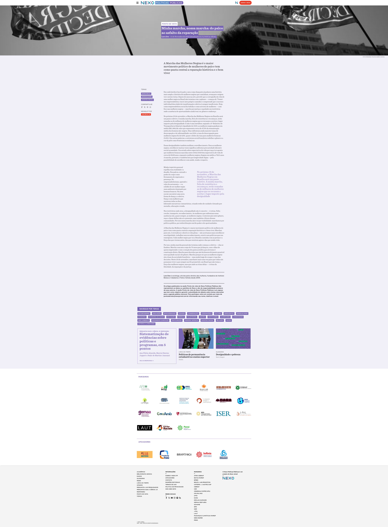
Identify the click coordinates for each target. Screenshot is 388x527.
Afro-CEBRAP (199, 475)
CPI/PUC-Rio (198, 493)
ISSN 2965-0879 (170, 489)
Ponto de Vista (142, 494)
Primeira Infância (191, 320)
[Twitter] (169, 498)
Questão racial (207, 320)
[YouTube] (172, 498)
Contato (168, 480)
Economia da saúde (156, 317)
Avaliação (157, 313)
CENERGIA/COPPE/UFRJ (202, 491)
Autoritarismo (144, 313)
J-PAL (196, 511)
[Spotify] (177, 498)
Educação (171, 317)
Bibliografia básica (144, 474)
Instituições (213, 317)
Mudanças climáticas (160, 320)
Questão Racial (147, 99)
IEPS (195, 507)
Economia (142, 317)
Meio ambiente (143, 320)
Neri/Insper (198, 518)
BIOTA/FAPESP (199, 478)
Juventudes (225, 317)
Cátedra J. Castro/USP (202, 484)
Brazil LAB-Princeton (202, 482)
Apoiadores (169, 478)
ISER (195, 509)
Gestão (202, 317)
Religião (220, 320)
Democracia (146, 93)
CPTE (195, 495)
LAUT (196, 513)
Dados (139, 476)
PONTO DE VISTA (169, 24)
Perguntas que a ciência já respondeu (147, 491)
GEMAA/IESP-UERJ (200, 502)
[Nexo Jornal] (236, 3)
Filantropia (191, 317)
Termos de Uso (171, 484)
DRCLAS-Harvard (200, 500)
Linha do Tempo (143, 483)
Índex (139, 480)
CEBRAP (196, 487)
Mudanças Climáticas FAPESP (205, 515)
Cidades (182, 313)
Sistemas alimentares (146, 324)
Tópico (139, 496)
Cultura (218, 313)
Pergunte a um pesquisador (147, 487)
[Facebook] (166, 498)
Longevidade (238, 317)
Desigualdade (147, 96)
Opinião (140, 485)
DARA (196, 498)
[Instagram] (175, 498)
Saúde (228, 320)
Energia (181, 317)
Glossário (141, 478)
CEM (195, 489)
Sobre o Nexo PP (171, 475)
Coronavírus (207, 313)
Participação (177, 320)
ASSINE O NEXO (245, 2)
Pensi (196, 520)
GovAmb (197, 504)
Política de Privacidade (174, 487)
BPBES (196, 480)
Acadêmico (141, 472)
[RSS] (180, 498)
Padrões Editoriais (172, 482)
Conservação (193, 313)
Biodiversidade (170, 313)
